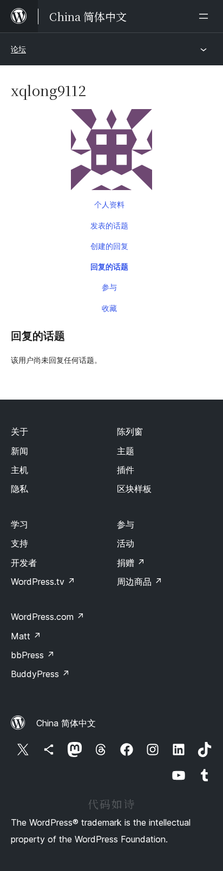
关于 (19, 431)
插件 (125, 469)
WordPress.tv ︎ (43, 581)
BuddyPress (40, 674)
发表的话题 (109, 225)
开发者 (24, 562)
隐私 (19, 488)
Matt (26, 636)
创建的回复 (109, 246)
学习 (19, 524)
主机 (19, 469)
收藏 (109, 308)
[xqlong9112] (111, 151)
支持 (19, 543)
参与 (109, 287)
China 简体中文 (66, 723)
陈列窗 (130, 431)
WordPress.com (47, 616)
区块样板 (134, 488)
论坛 (18, 48)
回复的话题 (109, 266)
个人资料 (109, 204)
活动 (125, 543)
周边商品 (139, 581)
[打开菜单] (205, 16)
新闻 (19, 450)
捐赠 (131, 562)
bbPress (33, 655)
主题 (125, 450)
